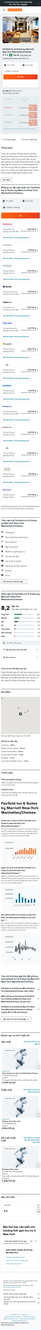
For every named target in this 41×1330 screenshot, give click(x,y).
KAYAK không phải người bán (14, 1294)
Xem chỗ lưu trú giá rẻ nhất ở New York (31, 1091)
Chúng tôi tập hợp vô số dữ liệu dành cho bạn (18, 1298)
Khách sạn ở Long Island (27, 1319)
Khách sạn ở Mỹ (29, 1316)
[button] (38, 3)
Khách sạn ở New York (14, 1264)
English (24, 4)
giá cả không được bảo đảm (11, 1287)
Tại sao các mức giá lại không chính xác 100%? (19, 1302)
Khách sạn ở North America (13, 1316)
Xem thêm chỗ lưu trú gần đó (32, 1043)
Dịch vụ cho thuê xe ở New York (17, 1260)
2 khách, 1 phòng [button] (11, 71)
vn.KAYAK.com (14, 1314)
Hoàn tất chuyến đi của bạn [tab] (16, 1241)
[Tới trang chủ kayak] (15, 10)
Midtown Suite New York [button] (11, 1121)
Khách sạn (25, 1314)
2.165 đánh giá (25, 55)
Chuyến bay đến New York (15, 1257)
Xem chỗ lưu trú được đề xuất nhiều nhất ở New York (31, 1140)
